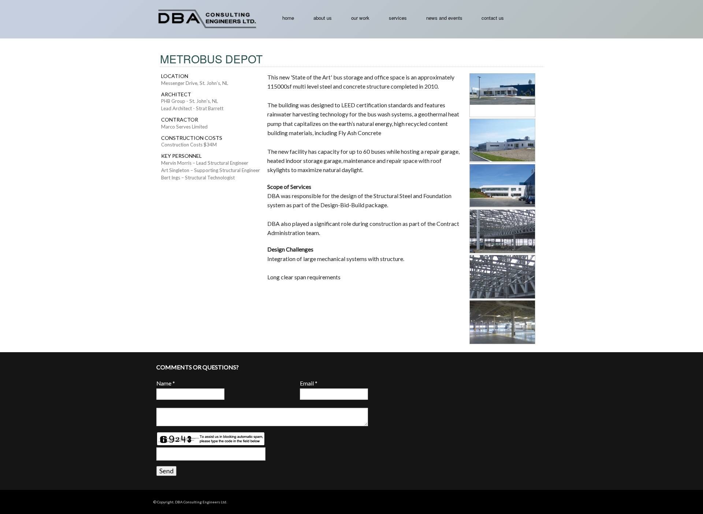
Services (398, 17)
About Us (322, 17)
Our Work (360, 17)
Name (165, 383)
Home (288, 17)
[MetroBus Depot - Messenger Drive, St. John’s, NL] (507, 89)
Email (308, 383)
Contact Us (492, 17)
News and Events (444, 17)
